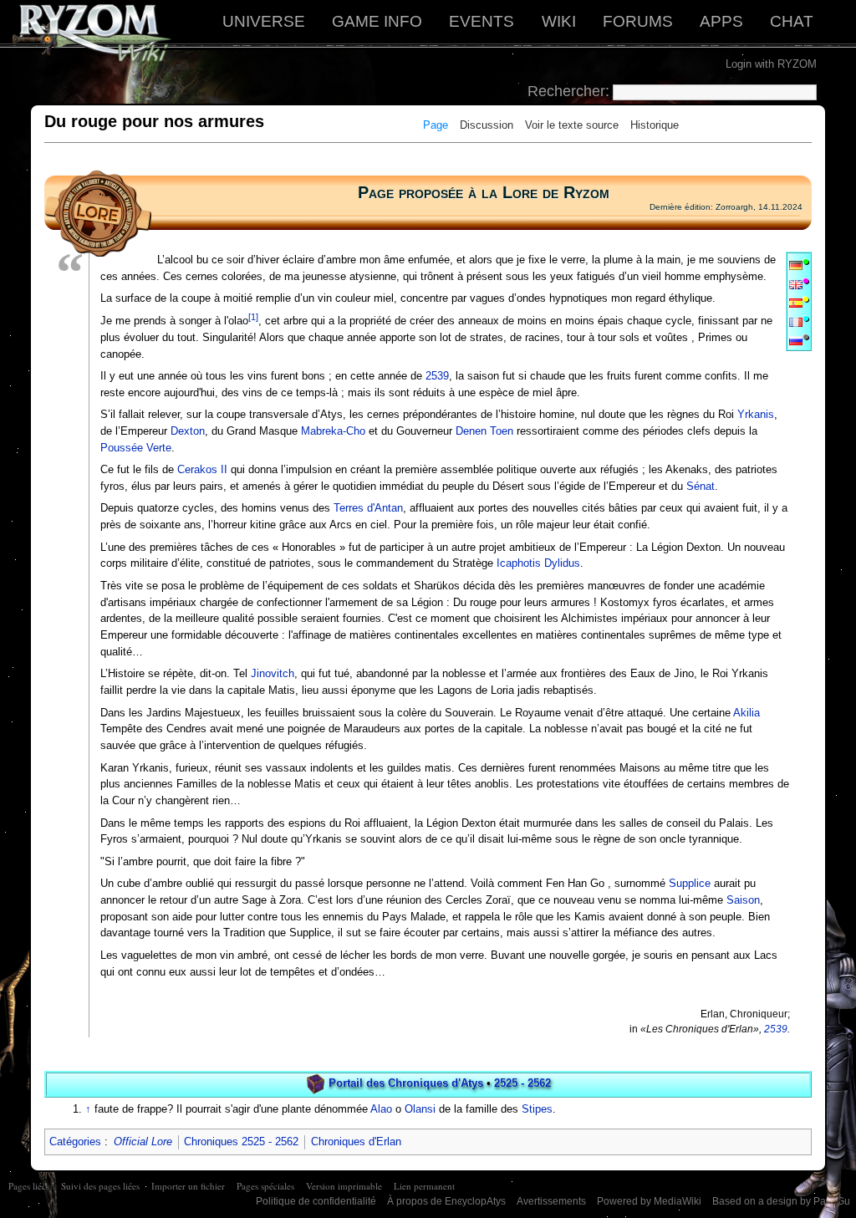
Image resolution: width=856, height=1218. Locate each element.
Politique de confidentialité (316, 1201)
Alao (381, 1109)
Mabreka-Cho (333, 431)
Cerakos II (202, 469)
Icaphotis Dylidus (538, 563)
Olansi (420, 1109)
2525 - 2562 (522, 1083)
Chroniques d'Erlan (356, 1141)
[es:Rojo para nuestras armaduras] (795, 302)
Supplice (690, 883)
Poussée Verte (135, 447)
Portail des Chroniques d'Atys (406, 1083)
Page (435, 125)
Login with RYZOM (771, 64)
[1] (253, 317)
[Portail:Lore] (97, 212)
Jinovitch (272, 673)
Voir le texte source (572, 125)
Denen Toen (484, 431)
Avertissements (551, 1201)
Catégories (75, 1141)
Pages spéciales (265, 1186)
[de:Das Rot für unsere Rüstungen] (795, 264)
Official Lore (143, 1141)
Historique (654, 125)
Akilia (746, 712)
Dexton (188, 431)
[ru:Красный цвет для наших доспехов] (795, 340)
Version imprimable (344, 1186)
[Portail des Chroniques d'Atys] (315, 1083)
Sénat (700, 486)
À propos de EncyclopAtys (446, 1201)
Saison (743, 900)
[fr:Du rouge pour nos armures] (795, 321)
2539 (437, 375)
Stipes (537, 1109)
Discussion (486, 125)
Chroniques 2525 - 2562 (241, 1141)
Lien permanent (424, 1186)
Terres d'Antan (368, 508)
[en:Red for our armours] (795, 284)
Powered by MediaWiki (649, 1201)
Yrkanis (755, 414)
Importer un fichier (188, 1186)
